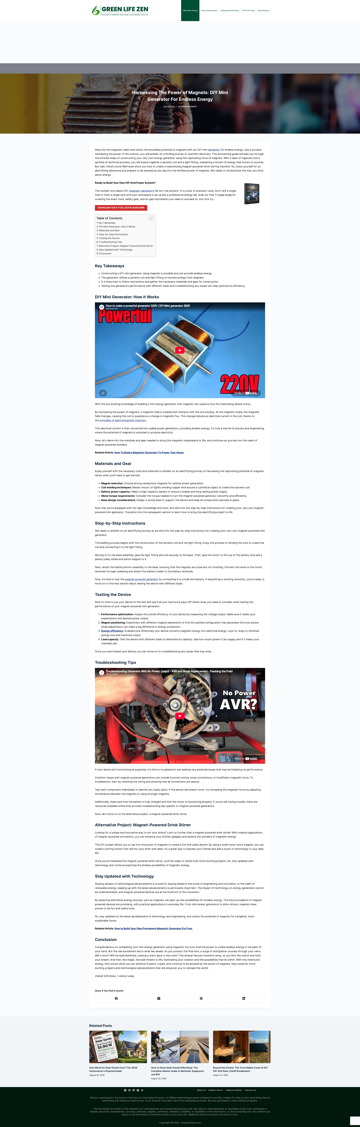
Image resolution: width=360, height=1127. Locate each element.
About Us (201, 1090)
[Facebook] (116, 998)
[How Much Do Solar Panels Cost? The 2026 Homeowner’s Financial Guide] (118, 1047)
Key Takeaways (107, 222)
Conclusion (105, 253)
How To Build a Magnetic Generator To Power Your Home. (149, 452)
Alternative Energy (190, 10)
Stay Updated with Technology (115, 249)
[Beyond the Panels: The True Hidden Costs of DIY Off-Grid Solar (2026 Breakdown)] (242, 1047)
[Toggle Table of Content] (150, 218)
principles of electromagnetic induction (123, 420)
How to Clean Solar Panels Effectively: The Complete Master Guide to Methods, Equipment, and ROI (177, 1071)
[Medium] (142, 1090)
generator (214, 149)
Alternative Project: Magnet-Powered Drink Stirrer (126, 245)
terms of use (231, 1114)
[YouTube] (125, 1090)
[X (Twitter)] (159, 998)
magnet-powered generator (141, 579)
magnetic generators (141, 190)
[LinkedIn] (244, 998)
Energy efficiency (112, 630)
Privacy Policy (216, 1090)
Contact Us (250, 1090)
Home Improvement (209, 10)
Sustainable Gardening (230, 10)
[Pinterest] (201, 998)
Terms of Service (234, 1090)
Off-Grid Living (248, 10)
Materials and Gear (109, 230)
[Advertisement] (180, 42)
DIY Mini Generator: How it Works (117, 226)
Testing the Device (109, 238)
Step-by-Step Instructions (113, 234)
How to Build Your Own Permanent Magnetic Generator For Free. (153, 928)
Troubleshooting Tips (110, 242)
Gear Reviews (263, 10)
